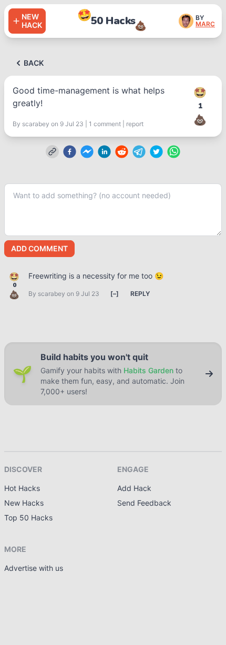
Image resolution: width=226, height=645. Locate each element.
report (134, 124)
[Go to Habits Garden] (209, 374)
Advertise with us (33, 568)
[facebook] (69, 151)
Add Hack (134, 488)
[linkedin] (104, 151)
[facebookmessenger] (87, 151)
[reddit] (121, 151)
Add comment (39, 248)
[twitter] (156, 151)
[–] (114, 294)
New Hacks (24, 502)
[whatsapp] (173, 151)
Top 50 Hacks (28, 517)
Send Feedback (144, 502)
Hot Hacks (22, 488)
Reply (140, 294)
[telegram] (139, 151)
